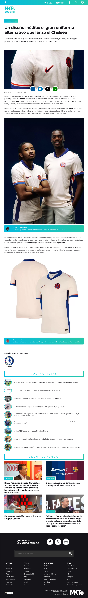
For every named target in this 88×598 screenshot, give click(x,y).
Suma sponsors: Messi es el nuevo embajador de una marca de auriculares (43, 439)
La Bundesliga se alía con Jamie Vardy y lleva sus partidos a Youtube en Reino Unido (46, 342)
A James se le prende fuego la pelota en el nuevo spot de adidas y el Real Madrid (46, 382)
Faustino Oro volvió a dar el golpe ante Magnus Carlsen (22, 517)
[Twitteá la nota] (48, 89)
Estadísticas (10, 579)
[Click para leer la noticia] (7, 382)
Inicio (8, 566)
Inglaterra (27, 568)
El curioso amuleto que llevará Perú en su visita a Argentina (37, 398)
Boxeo (46, 585)
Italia (25, 576)
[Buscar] (6, 2)
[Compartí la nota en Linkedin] (40, 89)
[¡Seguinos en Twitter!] (76, 2)
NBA (68, 574)
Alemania (27, 579)
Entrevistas (10, 576)
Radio (8, 574)
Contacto (9, 585)
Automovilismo (50, 574)
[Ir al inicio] (9, 10)
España (26, 571)
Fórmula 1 (70, 579)
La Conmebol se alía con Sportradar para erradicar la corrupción (39, 390)
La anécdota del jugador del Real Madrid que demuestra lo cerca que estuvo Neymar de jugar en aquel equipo (47, 415)
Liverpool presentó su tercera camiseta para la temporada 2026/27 (39, 230)
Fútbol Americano (51, 579)
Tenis (46, 571)
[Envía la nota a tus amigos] (55, 89)
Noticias (9, 568)
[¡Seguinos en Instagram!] (82, 2)
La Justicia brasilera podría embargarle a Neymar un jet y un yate (39, 407)
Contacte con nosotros (61, 594)
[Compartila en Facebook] (33, 89)
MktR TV (9, 571)
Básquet (47, 568)
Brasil (26, 582)
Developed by (8, 592)
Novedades (71, 566)
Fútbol (46, 566)
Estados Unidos (29, 574)
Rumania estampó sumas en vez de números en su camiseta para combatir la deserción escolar (45, 423)
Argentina (27, 566)
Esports (47, 576)
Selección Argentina (74, 585)
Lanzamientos (11, 21)
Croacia (27, 585)
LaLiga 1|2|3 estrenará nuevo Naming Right (31, 431)
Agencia (9, 582)
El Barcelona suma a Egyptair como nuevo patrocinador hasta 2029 (63, 484)
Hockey (47, 582)
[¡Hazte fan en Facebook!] (69, 2)
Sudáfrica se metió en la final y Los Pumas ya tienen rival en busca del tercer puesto (47, 447)
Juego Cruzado (72, 582)
